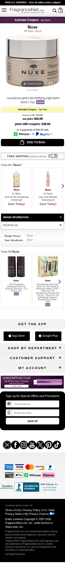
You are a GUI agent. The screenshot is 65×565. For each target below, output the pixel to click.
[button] (4, 10)
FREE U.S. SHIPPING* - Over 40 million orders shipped (32, 2)
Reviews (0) (10, 225)
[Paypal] (50, 467)
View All (11, 165)
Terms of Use (13, 510)
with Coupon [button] (27, 124)
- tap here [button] (32, 20)
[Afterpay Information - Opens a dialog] (22, 134)
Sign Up (32, 421)
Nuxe (31, 30)
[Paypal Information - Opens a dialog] (43, 134)
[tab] (32, 217)
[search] (55, 10)
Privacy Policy (31, 510)
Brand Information (15, 217)
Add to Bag (35, 142)
